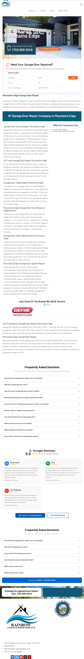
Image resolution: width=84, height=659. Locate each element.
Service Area (13, 73)
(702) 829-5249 (22, 50)
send (73, 78)
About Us (32, 11)
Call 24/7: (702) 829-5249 (46, 580)
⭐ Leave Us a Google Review (30, 515)
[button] (81, 4)
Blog (52, 11)
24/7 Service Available (49, 49)
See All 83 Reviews (58, 515)
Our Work (42, 11)
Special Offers (63, 11)
